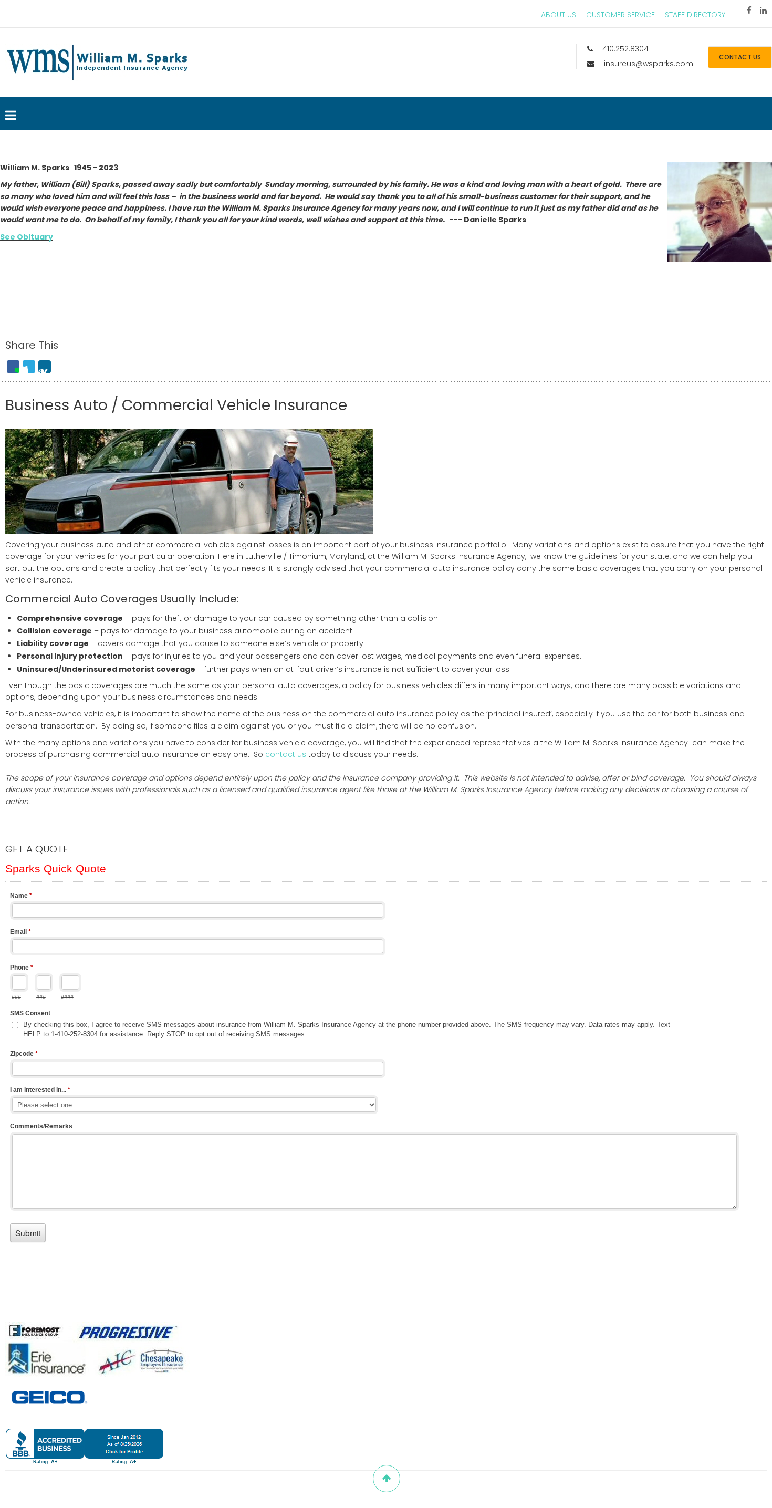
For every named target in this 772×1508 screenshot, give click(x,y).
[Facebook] (749, 10)
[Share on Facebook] (13, 366)
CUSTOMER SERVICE (620, 14)
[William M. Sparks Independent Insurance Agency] (97, 62)
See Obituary (26, 237)
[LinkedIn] (763, 10)
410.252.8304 (625, 49)
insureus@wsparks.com (648, 63)
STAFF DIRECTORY (695, 14)
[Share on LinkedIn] (44, 366)
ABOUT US (558, 14)
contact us (740, 57)
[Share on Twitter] (29, 366)
